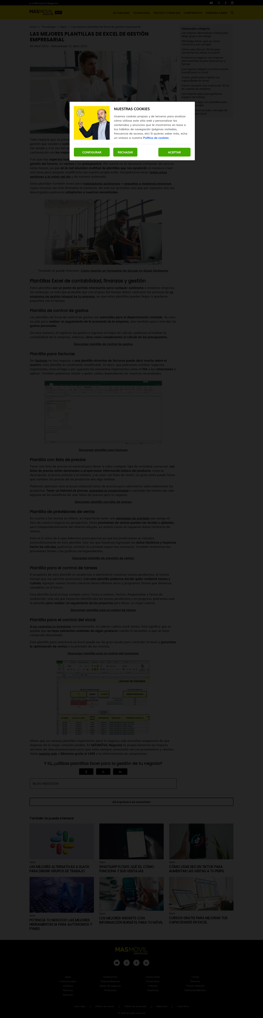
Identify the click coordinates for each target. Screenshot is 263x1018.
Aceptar (174, 152)
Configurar (91, 152)
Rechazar (125, 152)
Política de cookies (156, 137)
